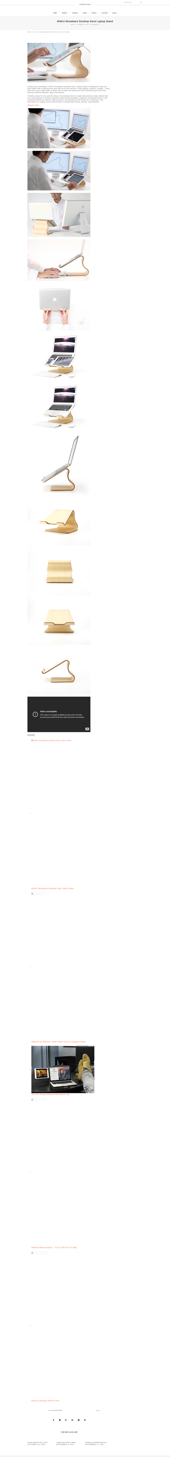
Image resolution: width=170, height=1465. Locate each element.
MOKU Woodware (56, 1410)
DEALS (115, 13)
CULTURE (105, 13)
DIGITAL (94, 13)
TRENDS (64, 13)
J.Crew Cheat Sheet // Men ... (66, 1442)
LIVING (85, 13)
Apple (73, 24)
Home (55, 13)
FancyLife (96, 24)
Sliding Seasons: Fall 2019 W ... (38, 1442)
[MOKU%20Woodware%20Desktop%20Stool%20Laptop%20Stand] (53, 1420)
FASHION (75, 13)
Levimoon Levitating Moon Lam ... (96, 1442)
